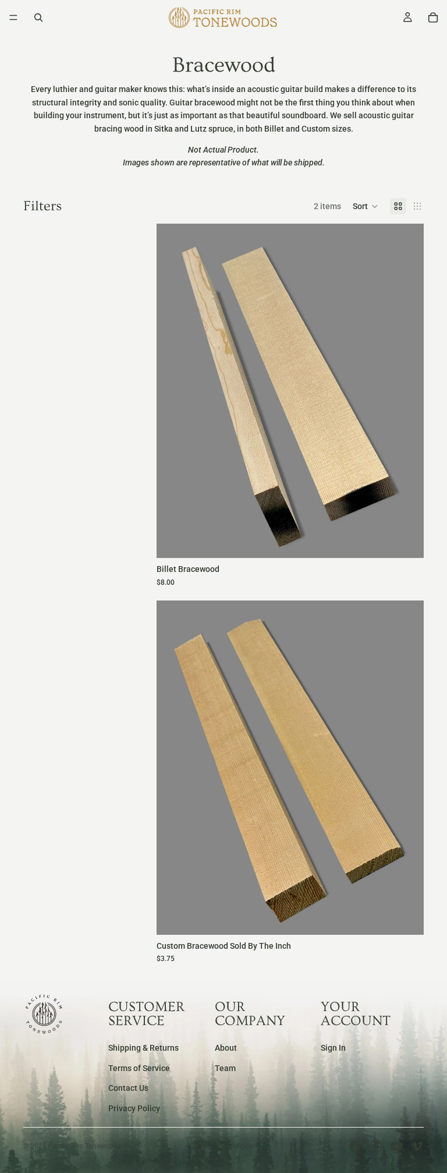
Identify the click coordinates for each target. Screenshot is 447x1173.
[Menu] (13, 17)
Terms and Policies (223, 1146)
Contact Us (128, 1088)
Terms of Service (139, 1068)
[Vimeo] (417, 1146)
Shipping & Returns (143, 1048)
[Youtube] (396, 1146)
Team (225, 1068)
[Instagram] (376, 1146)
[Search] (38, 17)
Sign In (333, 1048)
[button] (365, 206)
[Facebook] (355, 1146)
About (226, 1048)
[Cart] (433, 17)
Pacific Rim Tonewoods (84, 1146)
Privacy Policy (134, 1108)
